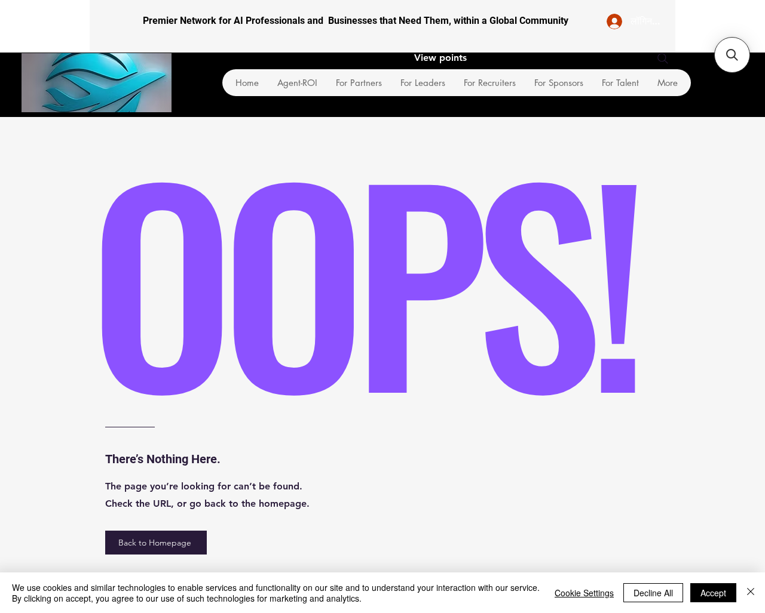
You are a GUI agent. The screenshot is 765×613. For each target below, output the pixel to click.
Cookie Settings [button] (584, 593)
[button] (732, 55)
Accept (713, 593)
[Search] (662, 58)
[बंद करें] (750, 592)
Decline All (653, 593)
